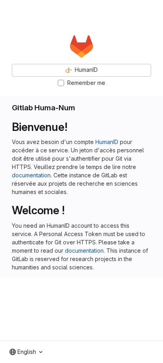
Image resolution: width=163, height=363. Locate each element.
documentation (31, 175)
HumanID (106, 141)
